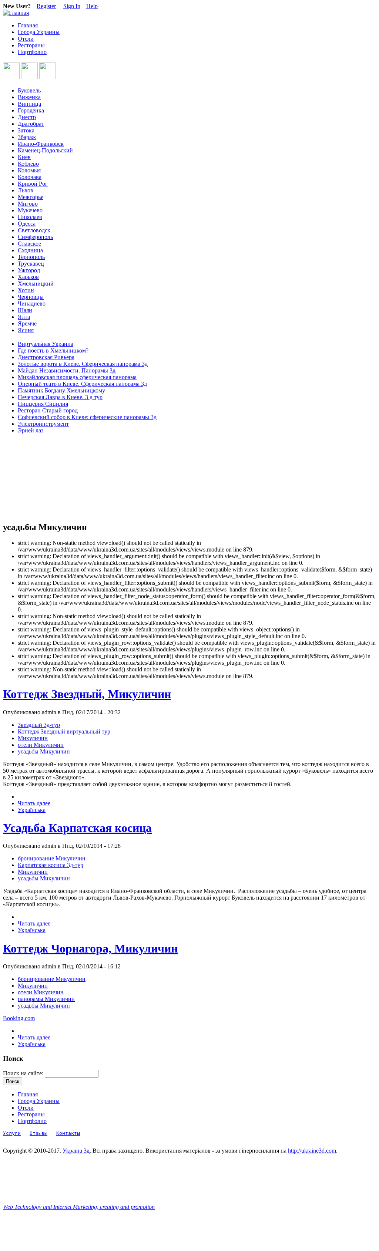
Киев (24, 157)
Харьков (28, 277)
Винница (29, 104)
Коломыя (29, 170)
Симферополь (35, 237)
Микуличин (33, 738)
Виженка (29, 97)
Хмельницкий (36, 283)
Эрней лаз (30, 430)
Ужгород (29, 270)
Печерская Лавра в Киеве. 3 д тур (60, 397)
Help (92, 6)
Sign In (71, 6)
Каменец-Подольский (45, 150)
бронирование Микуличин (51, 858)
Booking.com (19, 1018)
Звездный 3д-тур (39, 725)
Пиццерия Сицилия (43, 404)
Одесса (27, 223)
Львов (25, 190)
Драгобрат (31, 124)
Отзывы (38, 1133)
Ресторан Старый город (48, 410)
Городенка (31, 110)
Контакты (68, 1133)
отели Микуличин (41, 745)
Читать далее (34, 803)
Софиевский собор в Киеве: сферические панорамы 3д (87, 417)
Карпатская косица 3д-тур (50, 865)
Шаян (25, 310)
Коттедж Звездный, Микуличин (87, 694)
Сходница (30, 250)
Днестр (27, 117)
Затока (26, 130)
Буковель (29, 90)
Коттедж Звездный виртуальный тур (64, 731)
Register (46, 6)
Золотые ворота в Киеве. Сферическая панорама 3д (83, 364)
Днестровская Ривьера (46, 357)
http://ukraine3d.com (312, 1150)
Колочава (29, 177)
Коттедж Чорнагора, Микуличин (90, 948)
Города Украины (39, 32)
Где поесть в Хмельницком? (53, 350)
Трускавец (31, 263)
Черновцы (31, 297)
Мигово (28, 203)
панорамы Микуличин (46, 999)
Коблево (28, 164)
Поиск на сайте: (24, 1073)
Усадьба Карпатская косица (77, 827)
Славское (29, 243)
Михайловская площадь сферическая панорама (77, 377)
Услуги (12, 1133)
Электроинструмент (43, 424)
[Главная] (16, 13)
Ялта (24, 317)
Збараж (27, 137)
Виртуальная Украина (45, 344)
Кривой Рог (33, 184)
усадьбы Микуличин (44, 751)
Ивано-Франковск (41, 144)
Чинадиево (32, 303)
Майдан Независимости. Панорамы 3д (66, 370)
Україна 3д (76, 1150)
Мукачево (30, 210)
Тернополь (31, 257)
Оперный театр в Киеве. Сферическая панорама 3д (82, 384)
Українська (32, 810)
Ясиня (26, 330)
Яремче (27, 323)
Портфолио (32, 52)
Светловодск (34, 230)
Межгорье (30, 197)
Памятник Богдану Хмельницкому (61, 390)
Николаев (30, 217)
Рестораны (31, 45)
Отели (26, 39)
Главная (28, 25)
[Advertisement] (36, 478)
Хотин (26, 290)
